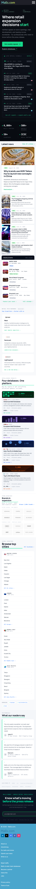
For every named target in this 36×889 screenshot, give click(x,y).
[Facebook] (14, 835)
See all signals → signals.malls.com (18, 115)
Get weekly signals (12, 44)
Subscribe (4, 872)
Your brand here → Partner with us (13, 311)
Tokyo (18, 672)
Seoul (18, 686)
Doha (18, 650)
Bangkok (18, 690)
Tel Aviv (18, 657)
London (18, 600)
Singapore (18, 676)
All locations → (29, 547)
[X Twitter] (6, 835)
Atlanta (18, 584)
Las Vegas (18, 577)
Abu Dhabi (18, 639)
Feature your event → (9, 301)
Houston (18, 574)
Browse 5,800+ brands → (26, 504)
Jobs (2, 876)
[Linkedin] (2, 835)
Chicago (18, 581)
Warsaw (18, 617)
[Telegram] (10, 835)
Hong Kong (18, 683)
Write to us (4, 856)
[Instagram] (18, 835)
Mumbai (12, 702)
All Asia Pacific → (10, 697)
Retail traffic (5, 863)
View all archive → (28, 144)
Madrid (18, 607)
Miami (18, 567)
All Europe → (8, 624)
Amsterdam (18, 614)
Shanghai (18, 679)
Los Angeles (18, 563)
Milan (18, 610)
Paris (18, 603)
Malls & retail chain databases (10, 866)
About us (4, 844)
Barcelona (18, 621)
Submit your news (6, 853)
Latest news (8, 144)
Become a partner (6, 869)
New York (18, 560)
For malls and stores (7, 850)
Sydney (18, 693)
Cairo (5, 706)
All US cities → (9, 588)
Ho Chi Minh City (23, 702)
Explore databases (9, 49)
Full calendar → (28, 301)
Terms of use (5, 885)
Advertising (4, 847)
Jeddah (18, 646)
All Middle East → (9, 660)
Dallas (18, 570)
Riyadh (18, 643)
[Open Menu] (33, 2)
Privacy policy (5, 882)
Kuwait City (18, 653)
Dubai (18, 636)
